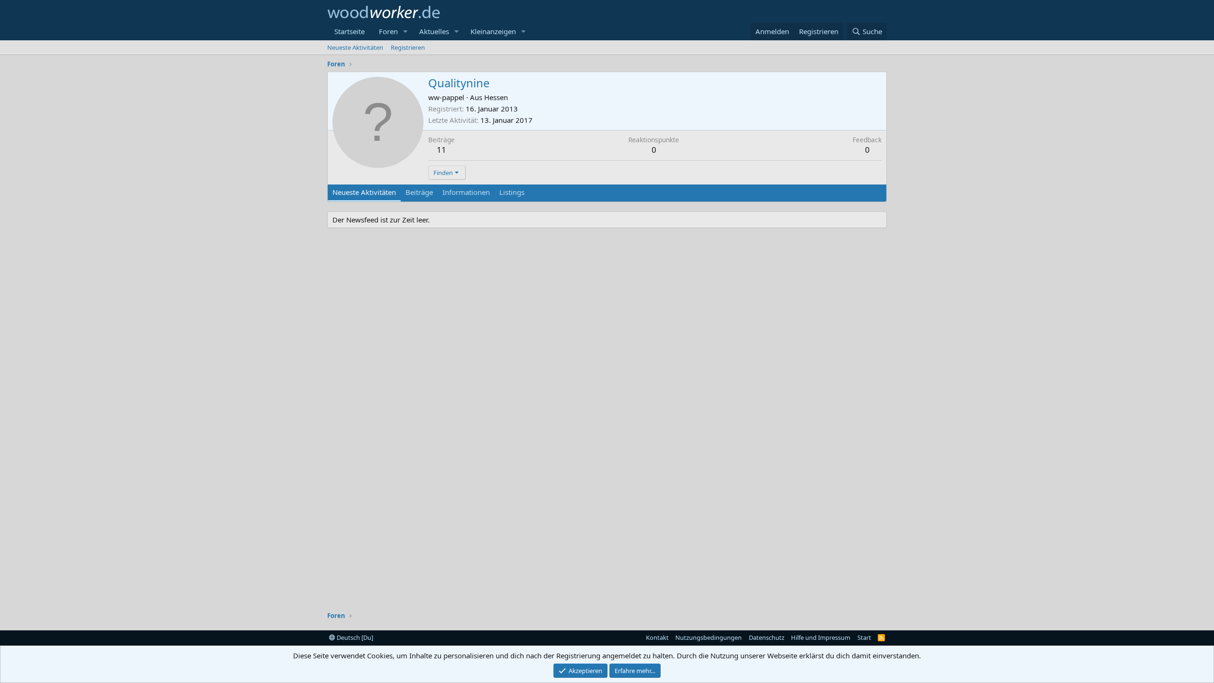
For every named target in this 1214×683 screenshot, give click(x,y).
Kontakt (657, 637)
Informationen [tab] (466, 192)
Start (864, 637)
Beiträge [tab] (419, 192)
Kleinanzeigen (493, 31)
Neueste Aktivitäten (355, 47)
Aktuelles (434, 31)
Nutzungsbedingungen (708, 637)
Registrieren (408, 47)
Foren (388, 31)
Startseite (349, 31)
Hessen (496, 97)
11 (441, 149)
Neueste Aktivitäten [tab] (364, 192)
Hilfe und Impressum (820, 637)
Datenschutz (766, 637)
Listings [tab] (511, 192)
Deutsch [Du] (354, 637)
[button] (405, 31)
